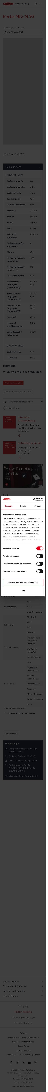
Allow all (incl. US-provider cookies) (23, 583)
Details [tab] (23, 506)
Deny (23, 591)
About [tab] (37, 506)
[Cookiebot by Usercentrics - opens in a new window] (32, 499)
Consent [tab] (8, 506)
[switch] (39, 556)
